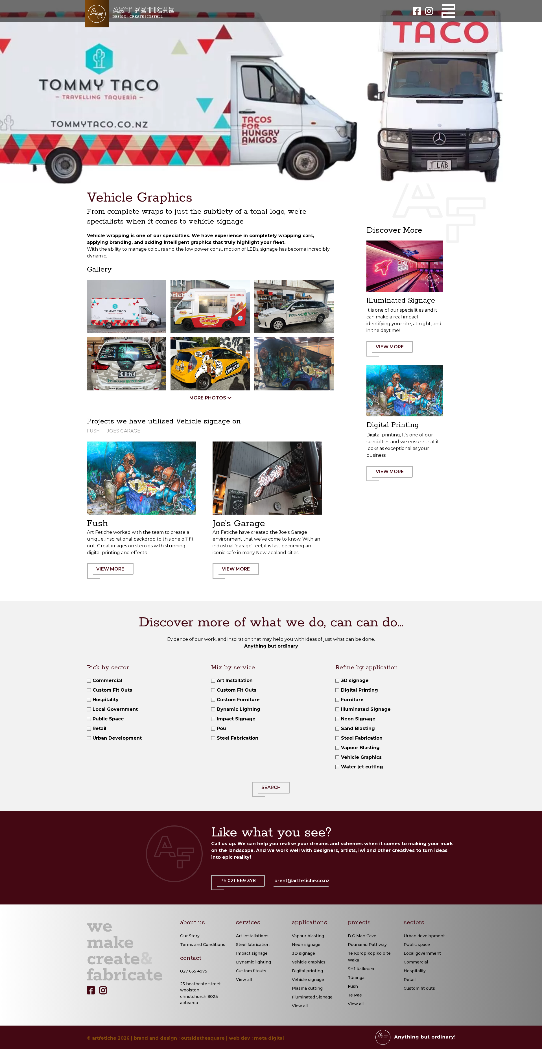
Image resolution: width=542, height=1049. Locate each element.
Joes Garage (123, 431)
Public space (417, 944)
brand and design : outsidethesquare (179, 1038)
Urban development (424, 935)
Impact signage (252, 953)
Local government (422, 953)
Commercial (416, 962)
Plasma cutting (307, 988)
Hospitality (415, 970)
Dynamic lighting (253, 962)
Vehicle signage (308, 979)
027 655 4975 (193, 971)
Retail (410, 979)
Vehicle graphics (308, 962)
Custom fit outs (419, 988)
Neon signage (306, 944)
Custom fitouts (251, 970)
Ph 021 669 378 (238, 880)
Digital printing (307, 970)
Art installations (252, 935)
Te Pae (355, 995)
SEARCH (271, 787)
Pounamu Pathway (367, 944)
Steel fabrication (253, 944)
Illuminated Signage (312, 997)
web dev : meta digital (256, 1038)
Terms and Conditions (202, 944)
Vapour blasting (308, 935)
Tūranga (356, 977)
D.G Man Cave (362, 935)
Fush (93, 431)
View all (244, 979)
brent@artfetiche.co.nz (301, 880)
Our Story (190, 935)
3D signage (303, 953)
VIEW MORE (110, 569)
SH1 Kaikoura (361, 968)
